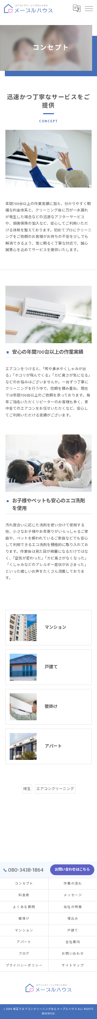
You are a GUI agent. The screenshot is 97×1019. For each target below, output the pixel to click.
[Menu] (88, 8)
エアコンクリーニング (55, 789)
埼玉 (27, 789)
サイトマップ (73, 965)
